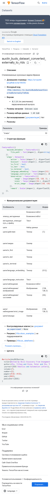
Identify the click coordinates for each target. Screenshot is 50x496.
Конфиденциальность (33, 479)
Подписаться (40, 484)
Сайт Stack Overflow (10, 463)
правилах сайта (40, 408)
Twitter (5, 440)
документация (32, 117)
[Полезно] (34, 54)
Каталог (35, 49)
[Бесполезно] (37, 54)
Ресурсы (16, 49)
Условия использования (11, 479)
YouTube (5, 444)
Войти (44, 3)
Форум (4, 433)
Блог (4, 429)
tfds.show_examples (25, 333)
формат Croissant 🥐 (36, 20)
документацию (19, 23)
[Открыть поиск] (38, 2)
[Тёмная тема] (42, 144)
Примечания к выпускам (11, 459)
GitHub (4, 437)
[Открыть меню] (3, 3)
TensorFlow (6, 49)
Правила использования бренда (15, 466)
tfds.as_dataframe (25, 341)
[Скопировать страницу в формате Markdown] (35, 63)
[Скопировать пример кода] (46, 144)
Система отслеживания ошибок (14, 455)
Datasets (7, 10)
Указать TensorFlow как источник (15, 470)
